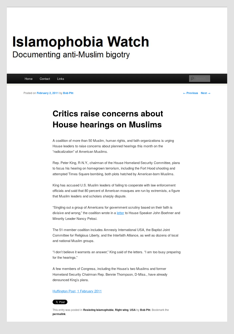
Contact (45, 78)
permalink (59, 314)
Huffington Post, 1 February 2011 (77, 290)
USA (133, 310)
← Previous (190, 93)
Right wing (121, 310)
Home (28, 78)
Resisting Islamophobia (98, 310)
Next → (205, 93)
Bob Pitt (68, 93)
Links (60, 78)
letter (120, 212)
